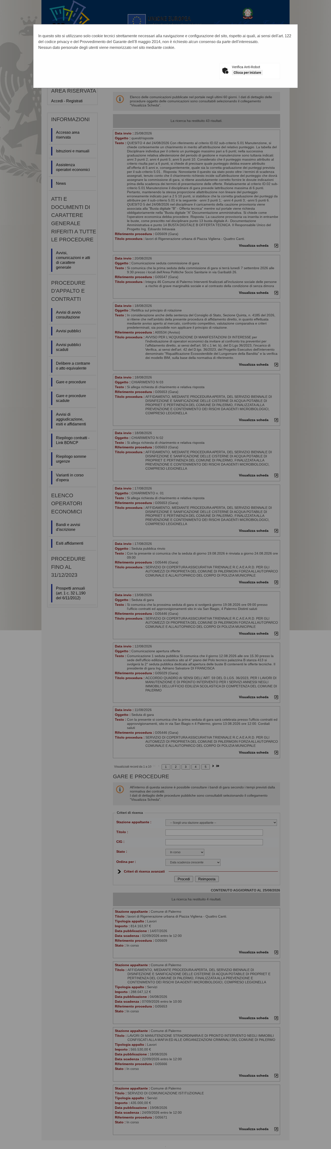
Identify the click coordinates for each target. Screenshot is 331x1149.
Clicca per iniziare (247, 72)
